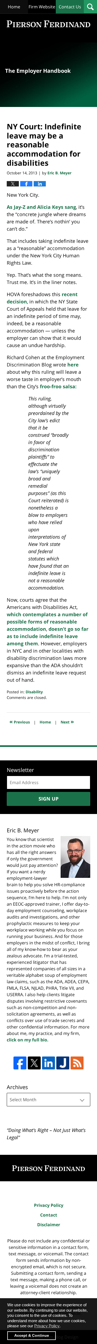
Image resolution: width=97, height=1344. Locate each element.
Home (14, 7)
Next (67, 721)
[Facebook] (19, 1063)
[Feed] (77, 1063)
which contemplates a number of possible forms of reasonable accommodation (47, 621)
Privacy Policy (48, 1205)
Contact (48, 1215)
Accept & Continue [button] (31, 1335)
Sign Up (48, 798)
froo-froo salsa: (58, 386)
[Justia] (62, 1063)
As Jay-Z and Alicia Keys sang (41, 207)
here (73, 364)
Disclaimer (48, 1225)
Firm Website (42, 7)
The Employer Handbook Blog (48, 23)
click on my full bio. (27, 1040)
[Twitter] (34, 1063)
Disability (34, 691)
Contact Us (70, 7)
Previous (19, 721)
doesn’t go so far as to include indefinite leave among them (47, 636)
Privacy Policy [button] (47, 1326)
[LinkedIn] (48, 1063)
